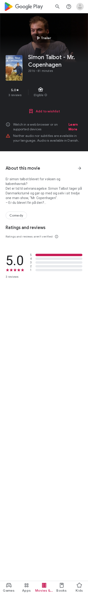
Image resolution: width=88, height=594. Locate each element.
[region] (44, 92)
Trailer (43, 38)
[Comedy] (16, 215)
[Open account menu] (80, 6)
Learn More (73, 126)
